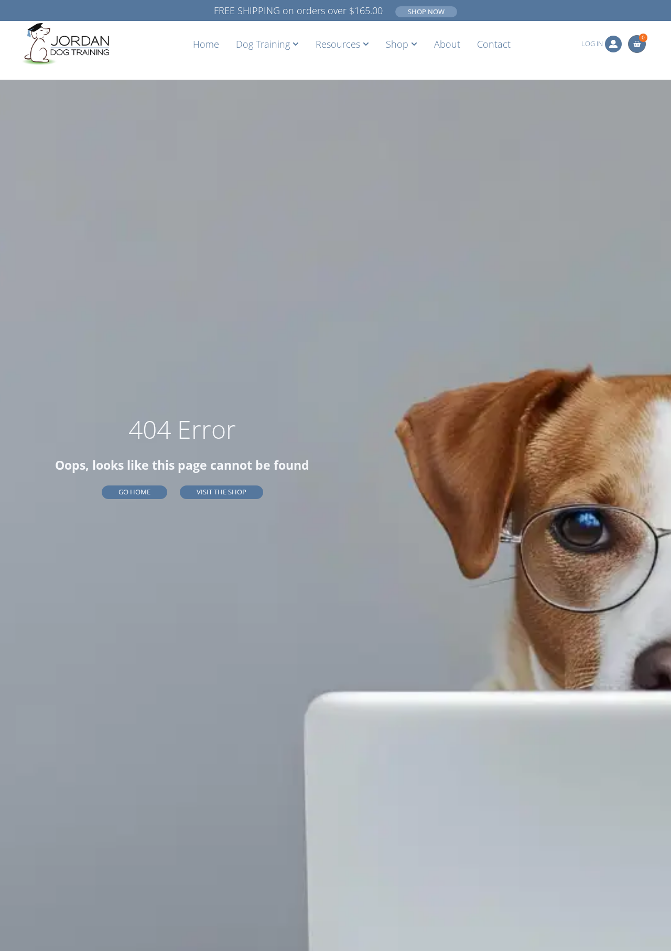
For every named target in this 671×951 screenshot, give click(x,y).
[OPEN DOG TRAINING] (296, 44)
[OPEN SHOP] (414, 44)
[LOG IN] (613, 44)
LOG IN (592, 43)
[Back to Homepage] (65, 44)
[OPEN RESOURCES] (366, 44)
